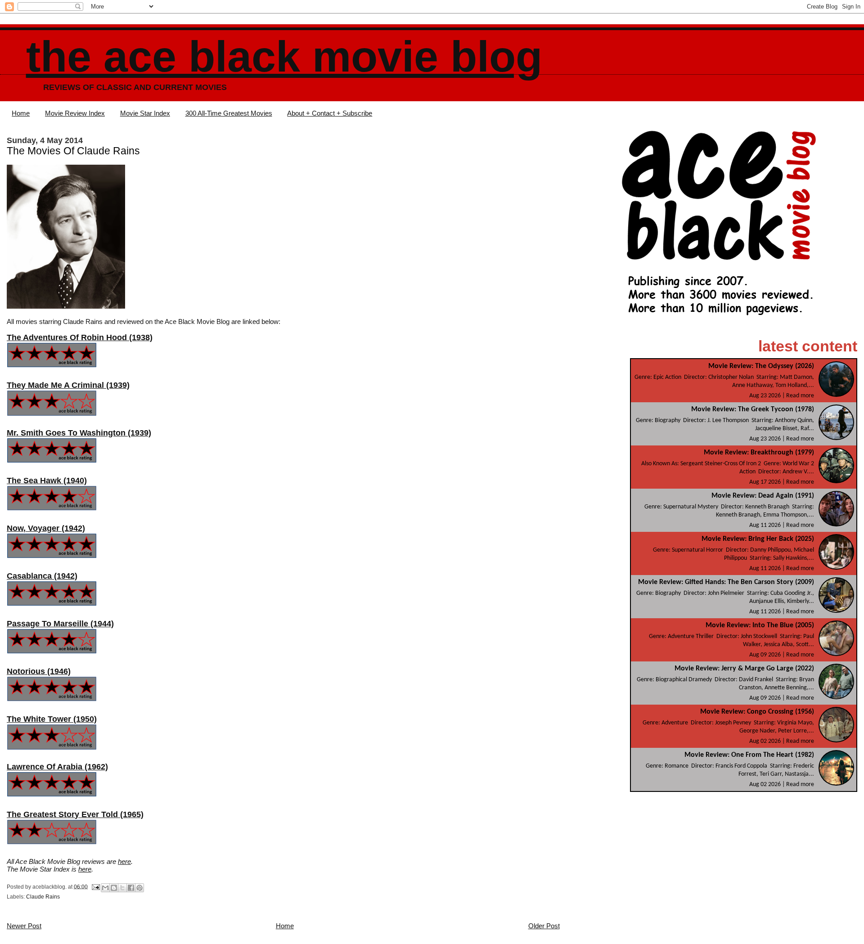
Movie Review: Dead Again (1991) (762, 495)
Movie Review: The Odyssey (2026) (761, 366)
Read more (800, 395)
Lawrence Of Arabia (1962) (57, 766)
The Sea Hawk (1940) (47, 480)
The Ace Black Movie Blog (284, 56)
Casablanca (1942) (42, 575)
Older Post (544, 926)
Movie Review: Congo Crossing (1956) (757, 711)
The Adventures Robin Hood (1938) (80, 337)
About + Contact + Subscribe (329, 113)
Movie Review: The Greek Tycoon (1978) (752, 409)
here (124, 861)
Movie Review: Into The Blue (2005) (760, 625)
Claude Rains (43, 897)
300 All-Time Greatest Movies (228, 113)
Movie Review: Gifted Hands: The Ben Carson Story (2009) (726, 582)
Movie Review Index (75, 113)
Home (21, 113)
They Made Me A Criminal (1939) (68, 385)
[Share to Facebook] (130, 887)
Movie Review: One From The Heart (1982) (749, 755)
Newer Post (24, 926)
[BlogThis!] (113, 887)
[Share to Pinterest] (139, 887)
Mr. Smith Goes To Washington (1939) (79, 432)
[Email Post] (95, 886)
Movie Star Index (145, 113)
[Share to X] (122, 887)
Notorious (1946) (39, 671)
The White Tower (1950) (52, 719)
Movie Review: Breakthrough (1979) (759, 452)
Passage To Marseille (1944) (60, 623)
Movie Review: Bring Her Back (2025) (758, 539)
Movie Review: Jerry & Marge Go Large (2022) (744, 668)
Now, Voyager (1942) (46, 528)
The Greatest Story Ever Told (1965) (75, 814)
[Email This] (105, 887)
